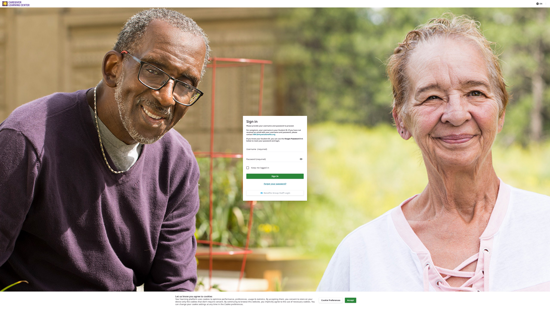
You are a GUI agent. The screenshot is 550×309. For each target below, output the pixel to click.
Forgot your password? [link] (275, 183)
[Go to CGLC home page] (16, 3)
